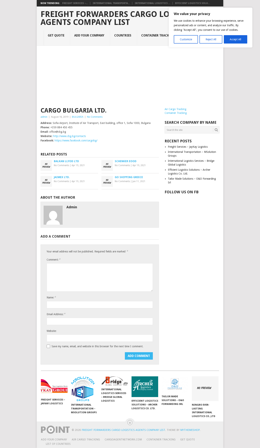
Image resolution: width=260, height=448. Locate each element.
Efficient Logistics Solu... (192, 3)
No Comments (95, 116)
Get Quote (56, 35)
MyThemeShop (190, 429)
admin (44, 116)
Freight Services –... (75, 3)
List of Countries (58, 443)
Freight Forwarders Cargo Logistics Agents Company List (120, 18)
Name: (51, 297)
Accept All (235, 39)
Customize (186, 39)
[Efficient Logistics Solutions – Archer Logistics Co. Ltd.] (145, 386)
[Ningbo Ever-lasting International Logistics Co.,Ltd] (205, 388)
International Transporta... (111, 3)
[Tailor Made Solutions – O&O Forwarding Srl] (175, 384)
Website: (52, 330)
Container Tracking (158, 35)
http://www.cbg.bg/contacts (69, 136)
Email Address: (56, 314)
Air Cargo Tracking (175, 109)
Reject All (211, 39)
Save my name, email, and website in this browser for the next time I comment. (97, 346)
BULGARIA (77, 116)
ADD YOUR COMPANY (89, 35)
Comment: (53, 259)
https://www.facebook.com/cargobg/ (76, 140)
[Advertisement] (130, 78)
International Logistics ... (152, 3)
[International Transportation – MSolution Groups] (84, 388)
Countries (122, 35)
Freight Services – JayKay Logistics (188, 146)
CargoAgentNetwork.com (123, 439)
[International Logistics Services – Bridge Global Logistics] (114, 381)
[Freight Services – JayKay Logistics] (54, 386)
